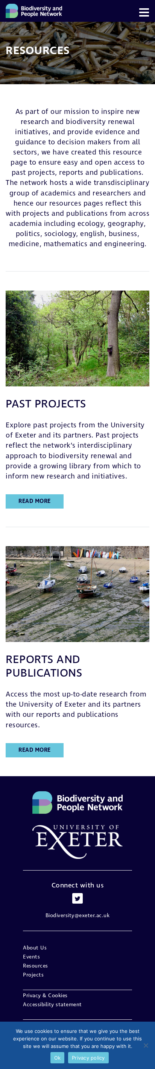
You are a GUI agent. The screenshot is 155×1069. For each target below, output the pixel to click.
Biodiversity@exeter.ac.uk (78, 915)
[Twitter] (77, 898)
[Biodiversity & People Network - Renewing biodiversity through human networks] (34, 11)
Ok (57, 1058)
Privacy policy (88, 1058)
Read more (34, 501)
